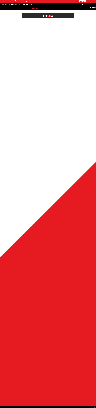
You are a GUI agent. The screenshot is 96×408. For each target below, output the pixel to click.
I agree (81, 1)
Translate (94, 7)
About (24, 4)
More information (28, 1)
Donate (82, 4)
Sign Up (85, 4)
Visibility (27, 4)
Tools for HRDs (20, 4)
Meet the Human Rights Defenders (13, 4)
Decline (84, 1)
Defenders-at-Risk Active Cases (90, 407)
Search (30, 4)
